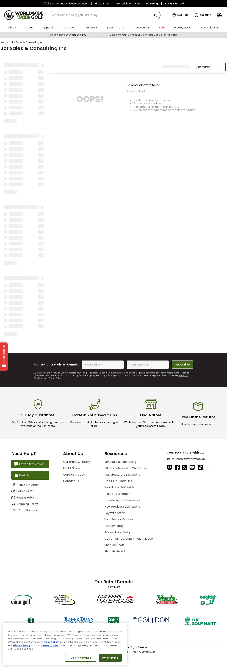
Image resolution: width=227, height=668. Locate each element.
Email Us (24, 470)
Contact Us (70, 476)
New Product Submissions (120, 502)
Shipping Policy (27, 499)
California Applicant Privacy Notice (127, 534)
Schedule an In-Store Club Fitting (137, 3)
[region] (65, 644)
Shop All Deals (112, 540)
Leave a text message (32, 459)
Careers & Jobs (73, 470)
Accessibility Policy (116, 528)
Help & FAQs (25, 486)
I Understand (110, 657)
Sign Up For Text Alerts (165, 34)
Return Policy (25, 493)
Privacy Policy (55, 373)
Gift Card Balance (29, 506)
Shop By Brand (113, 547)
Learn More (113, 582)
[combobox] (104, 15)
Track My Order (28, 480)
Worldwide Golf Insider (118, 483)
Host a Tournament (116, 489)
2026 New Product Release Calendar (65, 3)
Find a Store (102, 3)
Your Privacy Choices (143, 647)
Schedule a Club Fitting (118, 457)
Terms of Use (49, 645)
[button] (180, 15)
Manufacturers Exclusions (120, 470)
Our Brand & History (76, 457)
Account (205, 15)
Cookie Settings (81, 657)
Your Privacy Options (117, 515)
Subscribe (182, 360)
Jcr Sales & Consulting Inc (27, 42)
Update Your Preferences (120, 496)
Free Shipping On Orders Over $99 (68, 34)
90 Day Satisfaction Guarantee (124, 464)
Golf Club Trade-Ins (116, 476)
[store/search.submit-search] (157, 16)
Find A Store (70, 464)
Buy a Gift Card (174, 3)
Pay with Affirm (113, 508)
